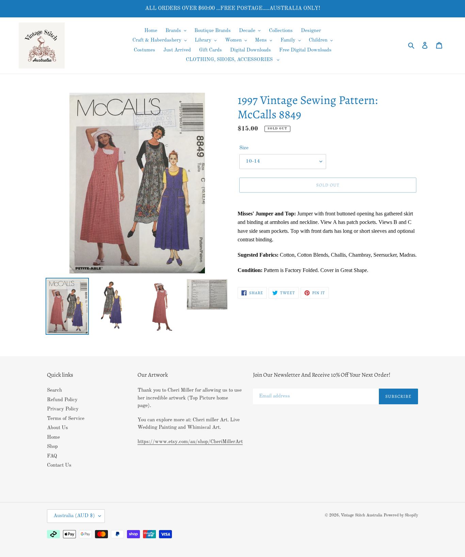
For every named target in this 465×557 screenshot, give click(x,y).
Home (53, 437)
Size (243, 148)
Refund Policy (62, 400)
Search (54, 390)
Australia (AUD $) (74, 515)
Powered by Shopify (401, 515)
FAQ (52, 456)
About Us (57, 428)
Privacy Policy (63, 409)
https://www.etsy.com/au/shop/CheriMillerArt (190, 442)
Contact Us (59, 465)
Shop (52, 446)
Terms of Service (65, 418)
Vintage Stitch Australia (361, 515)
